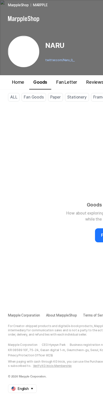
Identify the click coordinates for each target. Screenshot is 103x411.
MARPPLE (40, 5)
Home (18, 82)
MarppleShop (18, 5)
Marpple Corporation (24, 315)
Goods (40, 82)
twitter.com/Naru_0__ (60, 60)
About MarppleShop (61, 315)
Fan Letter (66, 82)
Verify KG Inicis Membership (52, 366)
